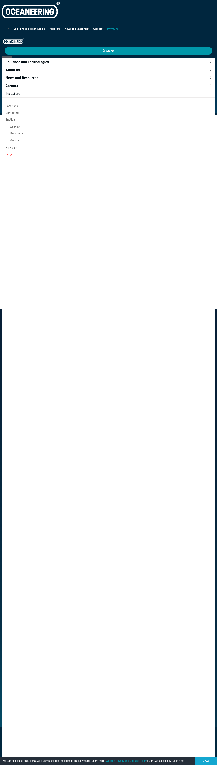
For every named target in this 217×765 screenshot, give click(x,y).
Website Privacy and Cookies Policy (126, 760)
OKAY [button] (206, 761)
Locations (12, 105)
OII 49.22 (11, 148)
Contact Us (12, 112)
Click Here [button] (178, 760)
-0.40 (9, 155)
